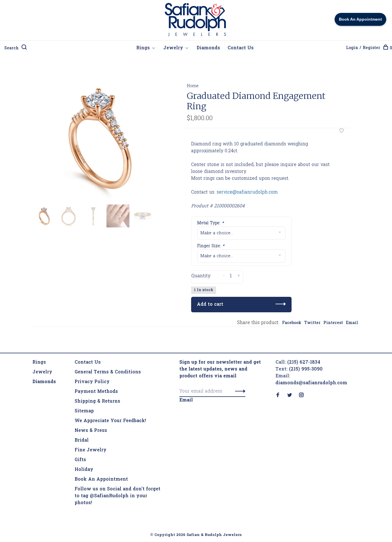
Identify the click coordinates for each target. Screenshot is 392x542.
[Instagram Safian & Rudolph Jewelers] (301, 395)
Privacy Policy (92, 382)
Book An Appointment (101, 479)
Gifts (80, 460)
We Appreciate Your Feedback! (110, 421)
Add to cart (210, 304)
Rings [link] (39, 362)
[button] (238, 391)
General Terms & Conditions (108, 372)
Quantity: (201, 276)
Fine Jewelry (90, 450)
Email (352, 323)
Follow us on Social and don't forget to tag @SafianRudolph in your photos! (117, 496)
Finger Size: (210, 246)
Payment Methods (96, 391)
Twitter (312, 323)
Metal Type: (210, 223)
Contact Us (241, 48)
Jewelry (173, 48)
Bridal (82, 440)
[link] (44, 382)
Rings (143, 48)
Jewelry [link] (42, 372)
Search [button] (11, 48)
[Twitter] (289, 395)
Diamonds (208, 48)
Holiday (84, 469)
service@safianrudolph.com (247, 192)
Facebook (291, 323)
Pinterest (333, 323)
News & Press (91, 430)
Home (193, 86)
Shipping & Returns (97, 401)
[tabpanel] (98, 138)
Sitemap (84, 411)
